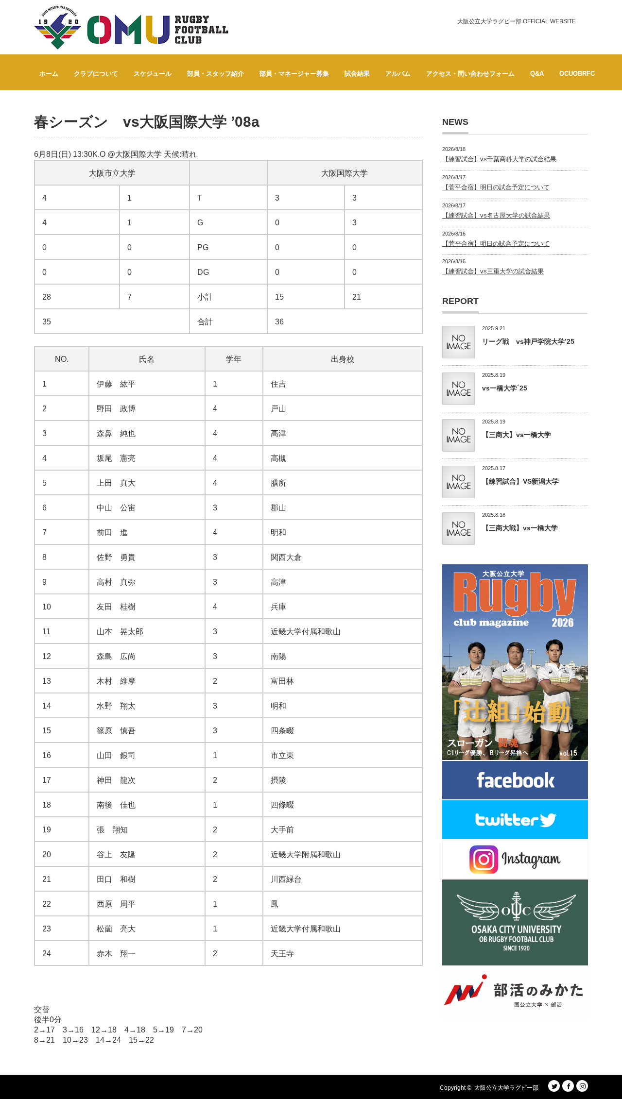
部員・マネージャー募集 (294, 73)
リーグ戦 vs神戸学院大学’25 (528, 341)
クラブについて (96, 73)
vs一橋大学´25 (504, 388)
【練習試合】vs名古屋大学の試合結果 (496, 215)
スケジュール (153, 73)
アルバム (398, 73)
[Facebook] (568, 1086)
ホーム (48, 73)
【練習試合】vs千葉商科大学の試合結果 (499, 159)
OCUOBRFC (577, 73)
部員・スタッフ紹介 (215, 73)
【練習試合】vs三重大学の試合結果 (493, 271)
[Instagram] (582, 1086)
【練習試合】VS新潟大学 (520, 481)
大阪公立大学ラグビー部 (506, 1087)
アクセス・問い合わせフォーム (470, 73)
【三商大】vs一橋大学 (516, 435)
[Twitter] (554, 1086)
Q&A (537, 73)
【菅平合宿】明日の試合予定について (496, 187)
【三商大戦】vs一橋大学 (520, 528)
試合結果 (357, 73)
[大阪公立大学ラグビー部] (131, 27)
